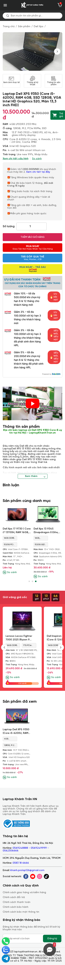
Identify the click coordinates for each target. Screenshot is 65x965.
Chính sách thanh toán (16, 902)
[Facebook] (25, 876)
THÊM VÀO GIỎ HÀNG (33, 237)
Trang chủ (9, 26)
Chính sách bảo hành (15, 907)
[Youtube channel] (32, 876)
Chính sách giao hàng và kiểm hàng (24, 892)
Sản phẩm (24, 26)
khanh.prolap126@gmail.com (27, 870)
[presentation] (57, 51)
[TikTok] (46, 876)
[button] (29, 581)
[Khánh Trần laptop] (32, 5)
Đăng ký (52, 938)
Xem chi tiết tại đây (38, 172)
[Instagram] (39, 876)
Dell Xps (38, 26)
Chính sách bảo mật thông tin (21, 912)
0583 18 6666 (21, 863)
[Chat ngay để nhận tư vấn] (6, 958)
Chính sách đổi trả (14, 897)
